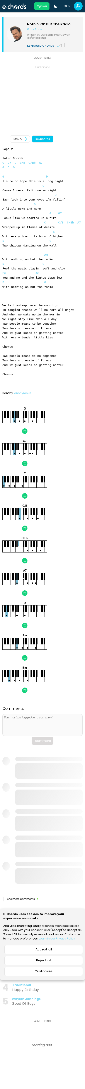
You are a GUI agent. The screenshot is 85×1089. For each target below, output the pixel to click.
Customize (44, 971)
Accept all (44, 949)
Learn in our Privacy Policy (57, 938)
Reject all (43, 960)
